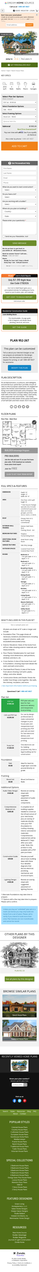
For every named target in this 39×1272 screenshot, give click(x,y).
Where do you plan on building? (15, 208)
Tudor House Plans (19, 1149)
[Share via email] (12, 406)
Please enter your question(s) (14, 220)
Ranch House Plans (18, 71)
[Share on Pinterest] (28, 406)
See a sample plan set (19, 625)
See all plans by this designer (19, 979)
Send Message (19, 243)
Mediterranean (19, 1139)
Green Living (19, 1204)
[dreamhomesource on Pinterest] (24, 1100)
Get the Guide (19, 327)
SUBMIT (29, 25)
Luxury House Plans (19, 1180)
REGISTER (24, 11)
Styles (12, 1111)
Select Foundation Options (13, 106)
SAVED (17, 11)
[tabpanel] (19, 43)
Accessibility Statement (19, 1265)
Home (3, 71)
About (15, 1114)
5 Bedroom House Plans (19, 1173)
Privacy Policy (28, 266)
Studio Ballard (19, 1213)
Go (25, 1085)
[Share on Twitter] (24, 406)
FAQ (34, 1111)
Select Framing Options (11, 113)
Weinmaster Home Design (19, 1218)
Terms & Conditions (19, 19)
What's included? (7, 99)
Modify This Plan (19, 368)
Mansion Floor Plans (19, 1182)
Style (8, 71)
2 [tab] (18, 57)
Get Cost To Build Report (19, 297)
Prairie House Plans (19, 1142)
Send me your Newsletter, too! (16, 236)
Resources (21, 1111)
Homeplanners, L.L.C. (19, 1206)
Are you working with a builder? (14, 201)
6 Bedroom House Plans (19, 1175)
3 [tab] (21, 57)
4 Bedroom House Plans (19, 1170)
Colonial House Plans (20, 1127)
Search (5, 1111)
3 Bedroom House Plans (19, 1168)
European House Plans (19, 1134)
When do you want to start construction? (17, 187)
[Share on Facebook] (20, 406)
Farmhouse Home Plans (19, 1137)
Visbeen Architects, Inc (19, 1216)
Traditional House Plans (19, 1146)
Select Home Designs (19, 1209)
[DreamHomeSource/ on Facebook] (14, 1100)
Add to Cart (19, 146)
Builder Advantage (19, 1235)
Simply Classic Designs (19, 1211)
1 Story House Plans (19, 1187)
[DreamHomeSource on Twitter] (19, 1100)
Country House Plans (20, 1130)
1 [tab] (15, 57)
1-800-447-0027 (19, 7)
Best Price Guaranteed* (27, 129)
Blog (29, 1111)
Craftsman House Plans (19, 1132)
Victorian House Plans (19, 1151)
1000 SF (19, 1185)
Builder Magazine (19, 1237)
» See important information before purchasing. (19, 686)
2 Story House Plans (19, 1189)
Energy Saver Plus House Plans (19, 1177)
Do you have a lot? (9, 194)
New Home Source (19, 1233)
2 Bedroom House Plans (19, 1165)
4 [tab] (24, 57)
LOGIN (32, 11)
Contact (23, 1114)
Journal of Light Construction (19, 1240)
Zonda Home (19, 1242)
